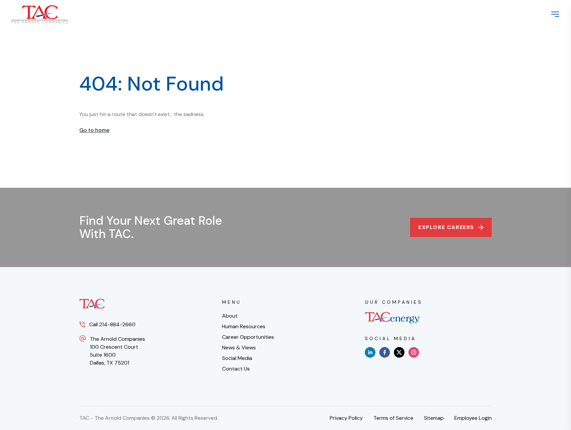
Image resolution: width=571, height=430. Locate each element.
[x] (399, 352)
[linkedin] (370, 352)
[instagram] (413, 352)
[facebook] (384, 352)
